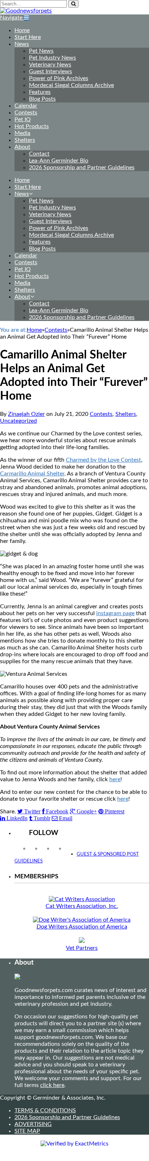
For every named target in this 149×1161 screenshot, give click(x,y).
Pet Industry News (52, 58)
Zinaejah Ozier (26, 414)
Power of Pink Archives (58, 78)
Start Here (27, 37)
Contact (39, 154)
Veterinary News (50, 65)
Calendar (25, 106)
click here (52, 1085)
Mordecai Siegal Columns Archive (71, 85)
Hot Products (31, 126)
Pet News (41, 51)
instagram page (115, 613)
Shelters (24, 140)
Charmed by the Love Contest (103, 460)
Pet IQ (22, 119)
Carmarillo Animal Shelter (32, 474)
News (21, 44)
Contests (25, 113)
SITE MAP (27, 1131)
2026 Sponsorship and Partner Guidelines (82, 167)
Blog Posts (42, 99)
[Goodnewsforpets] (26, 11)
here (114, 779)
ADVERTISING (33, 1124)
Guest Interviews (50, 71)
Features (40, 92)
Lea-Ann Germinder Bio (58, 161)
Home (22, 30)
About (22, 147)
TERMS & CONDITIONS (45, 1110)
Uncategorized (18, 421)
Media (22, 133)
